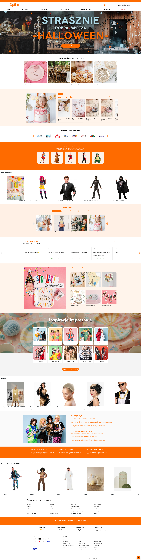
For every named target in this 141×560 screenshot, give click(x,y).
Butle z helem (29, 506)
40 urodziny (51, 504)
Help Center (81, 539)
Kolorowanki (96, 506)
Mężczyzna (57, 165)
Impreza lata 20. (52, 508)
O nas (64, 539)
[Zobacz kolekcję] (41, 122)
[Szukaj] (105, 5)
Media (64, 549)
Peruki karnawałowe (98, 508)
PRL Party (85, 343)
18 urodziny (29, 504)
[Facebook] (93, 531)
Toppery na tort (97, 511)
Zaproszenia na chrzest (31, 513)
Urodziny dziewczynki (93, 231)
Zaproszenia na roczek (53, 513)
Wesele (49, 85)
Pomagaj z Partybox (97, 551)
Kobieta (43, 165)
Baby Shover (97, 85)
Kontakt (80, 541)
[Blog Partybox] (80, 531)
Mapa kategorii (65, 551)
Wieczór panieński (28, 85)
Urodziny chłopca (74, 231)
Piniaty (28, 511)
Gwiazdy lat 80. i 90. (70, 343)
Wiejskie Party (55, 361)
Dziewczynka (70, 165)
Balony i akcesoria (97, 504)
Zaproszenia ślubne (97, 513)
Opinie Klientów (66, 541)
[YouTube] (105, 531)
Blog (64, 547)
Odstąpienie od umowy (98, 543)
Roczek (37, 231)
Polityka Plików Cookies (98, 549)
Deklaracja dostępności (82, 549)
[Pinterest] (101, 531)
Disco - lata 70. (40, 343)
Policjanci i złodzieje (86, 361)
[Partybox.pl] (14, 6)
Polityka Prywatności (97, 547)
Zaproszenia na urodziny (76, 513)
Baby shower (74, 504)
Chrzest (50, 506)
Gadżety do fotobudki (75, 506)
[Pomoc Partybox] (61, 531)
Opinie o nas (42, 527)
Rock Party (101, 361)
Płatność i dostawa (82, 543)
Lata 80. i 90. (55, 343)
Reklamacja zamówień (82, 547)
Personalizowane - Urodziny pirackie (78, 508)
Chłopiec (84, 165)
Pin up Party (40, 361)
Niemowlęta (97, 165)
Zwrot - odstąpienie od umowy (84, 545)
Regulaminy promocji (97, 541)
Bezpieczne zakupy (97, 545)
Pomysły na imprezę (66, 543)
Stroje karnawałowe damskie (77, 511)
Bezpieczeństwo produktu (98, 552)
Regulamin (95, 539)
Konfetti (28, 508)
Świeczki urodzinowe (76, 85)
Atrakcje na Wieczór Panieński (68, 545)
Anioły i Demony (101, 343)
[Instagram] (97, 531)
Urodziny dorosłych (57, 231)
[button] (119, 5)
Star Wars (51, 511)
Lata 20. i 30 (70, 361)
